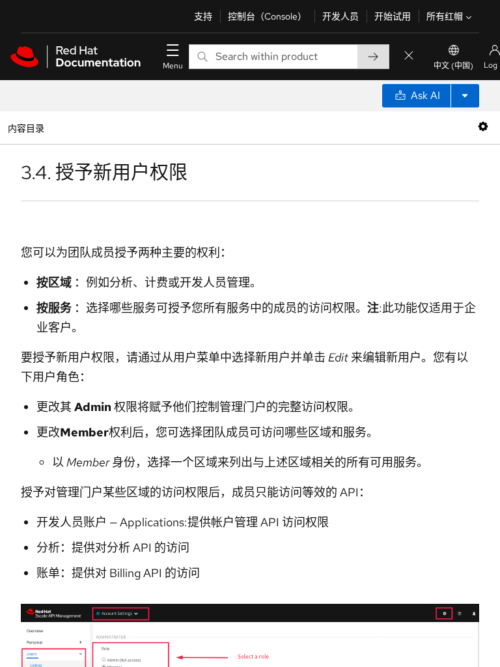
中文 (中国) (453, 66)
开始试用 (392, 16)
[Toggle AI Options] (465, 95)
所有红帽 (444, 16)
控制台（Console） (267, 16)
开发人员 (340, 16)
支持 (203, 16)
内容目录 (25, 127)
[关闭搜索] (409, 56)
